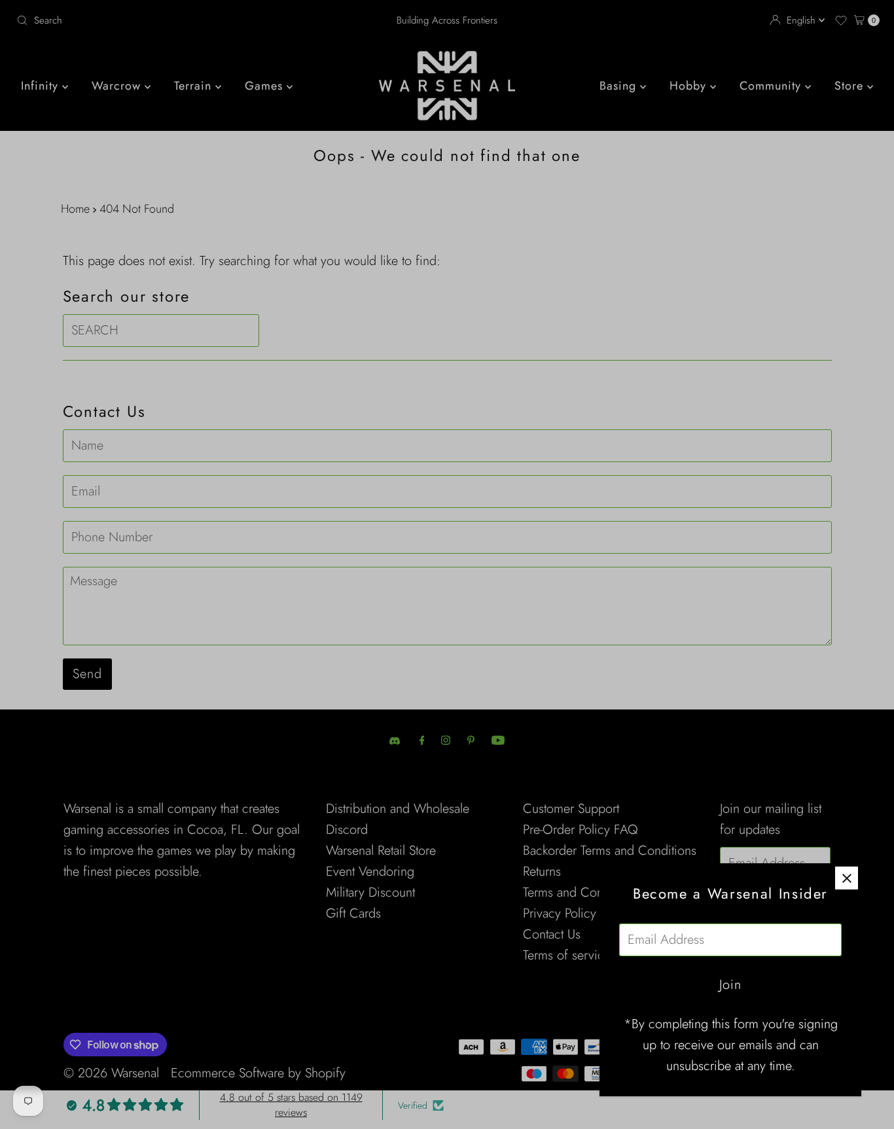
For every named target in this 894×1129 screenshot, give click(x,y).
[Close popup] (846, 878)
